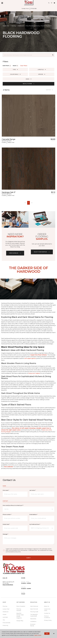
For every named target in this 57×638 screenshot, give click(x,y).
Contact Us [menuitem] (47, 613)
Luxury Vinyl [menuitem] (6, 609)
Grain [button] (27, 79)
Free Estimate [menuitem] (6, 622)
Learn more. (37, 635)
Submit (28, 557)
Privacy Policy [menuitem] (48, 620)
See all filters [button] (27, 83)
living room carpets (34, 373)
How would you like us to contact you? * (13, 505)
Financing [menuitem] (5, 625)
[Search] (52, 55)
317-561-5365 (34, 8)
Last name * (32, 490)
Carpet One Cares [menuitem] (47, 609)
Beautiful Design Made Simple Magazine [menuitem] (20, 616)
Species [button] (40, 74)
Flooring (13, 25)
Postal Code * (6, 524)
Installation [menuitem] (33, 621)
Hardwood (21, 25)
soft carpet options (30, 358)
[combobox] (27, 55)
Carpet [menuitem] (4, 614)
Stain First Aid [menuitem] (34, 609)
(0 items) (54, 2)
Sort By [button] (48, 89)
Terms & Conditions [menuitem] (47, 616)
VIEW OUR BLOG (13, 253)
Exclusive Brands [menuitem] (32, 625)
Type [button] (14, 69)
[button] (48, 3)
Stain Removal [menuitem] (34, 606)
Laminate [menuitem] (5, 617)
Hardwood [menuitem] (5, 611)
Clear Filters (23, 65)
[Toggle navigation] (2, 3)
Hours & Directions (8, 584)
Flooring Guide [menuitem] (34, 611)
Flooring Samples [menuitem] (18, 609)
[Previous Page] (25, 203)
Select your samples (40, 252)
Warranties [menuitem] (33, 618)
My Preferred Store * (34, 524)
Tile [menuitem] (4, 620)
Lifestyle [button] (41, 69)
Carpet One (6, 25)
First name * (6, 490)
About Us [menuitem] (46, 606)
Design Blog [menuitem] (19, 620)
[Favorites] (51, 3)
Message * (5, 534)
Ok (47, 633)
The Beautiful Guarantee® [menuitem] (34, 615)
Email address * (33, 514)
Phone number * (7, 514)
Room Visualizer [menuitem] (20, 606)
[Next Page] (31, 203)
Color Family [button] (14, 74)
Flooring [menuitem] (5, 606)
